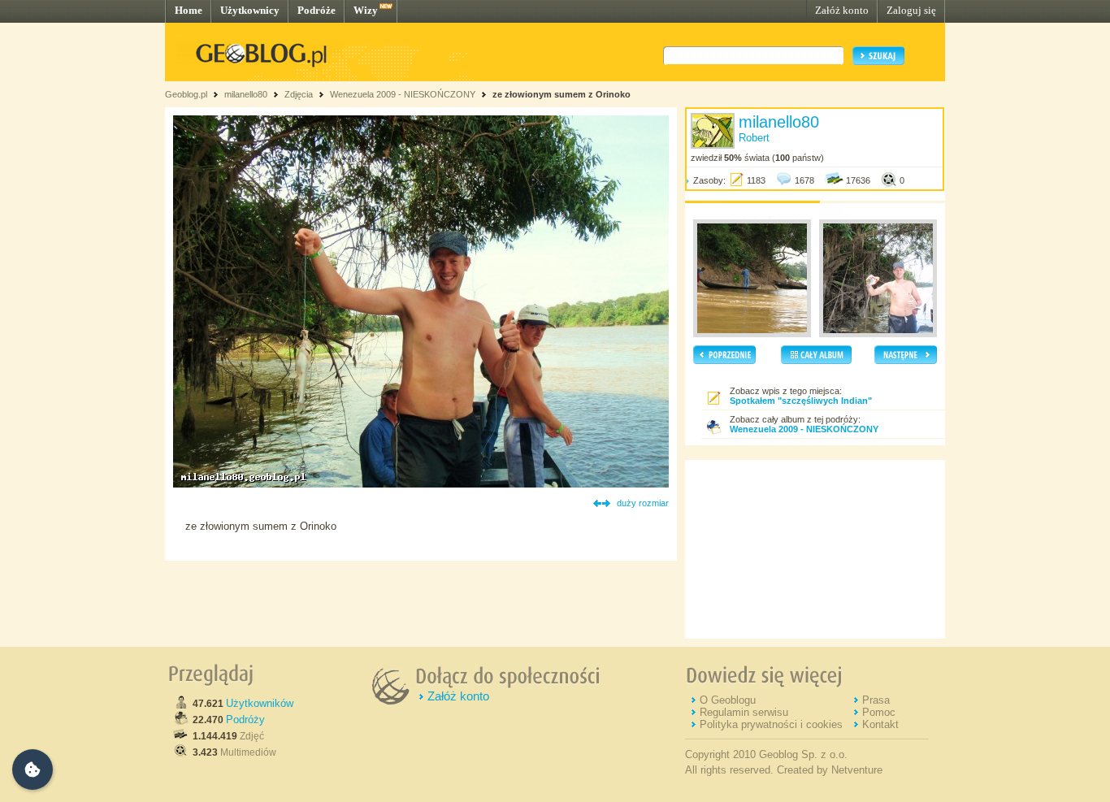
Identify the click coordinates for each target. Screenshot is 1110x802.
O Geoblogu (728, 700)
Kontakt (880, 724)
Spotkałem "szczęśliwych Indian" (801, 400)
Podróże (316, 10)
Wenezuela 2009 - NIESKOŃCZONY (402, 94)
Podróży (245, 719)
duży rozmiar (643, 503)
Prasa (876, 700)
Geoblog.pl (186, 94)
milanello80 (245, 94)
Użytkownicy (250, 10)
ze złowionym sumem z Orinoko (561, 94)
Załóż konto (842, 10)
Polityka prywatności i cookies (771, 724)
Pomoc (878, 712)
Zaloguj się (911, 10)
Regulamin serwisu (744, 712)
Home (188, 10)
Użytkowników (259, 703)
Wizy (365, 10)
